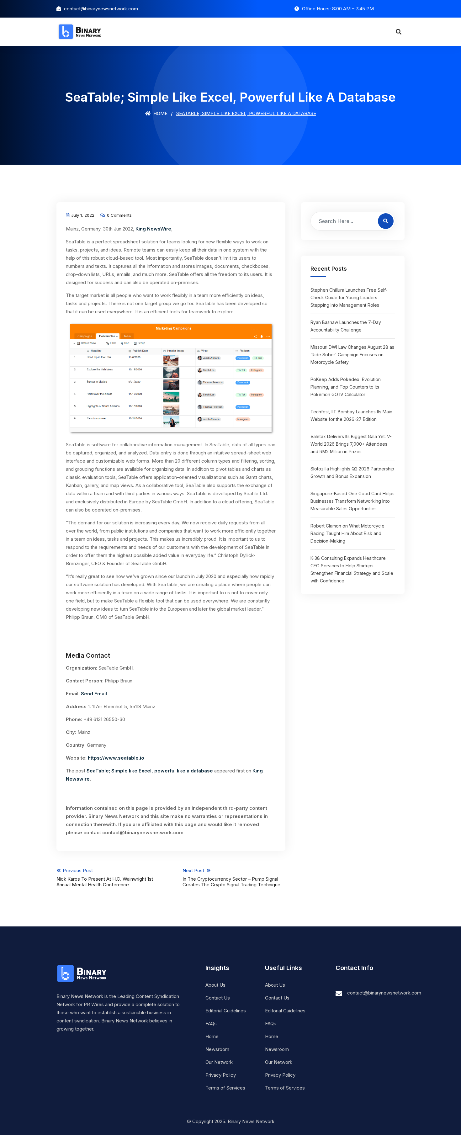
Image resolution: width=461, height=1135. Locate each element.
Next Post (232, 877)
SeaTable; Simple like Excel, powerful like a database (150, 771)
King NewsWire (153, 229)
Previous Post (104, 877)
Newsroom (217, 1049)
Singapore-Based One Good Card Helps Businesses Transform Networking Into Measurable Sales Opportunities (352, 501)
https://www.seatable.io (116, 758)
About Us (215, 985)
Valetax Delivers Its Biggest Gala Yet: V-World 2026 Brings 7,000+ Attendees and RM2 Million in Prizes (351, 444)
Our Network (219, 1062)
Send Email (94, 694)
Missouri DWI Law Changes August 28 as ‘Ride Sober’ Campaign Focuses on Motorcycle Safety (352, 354)
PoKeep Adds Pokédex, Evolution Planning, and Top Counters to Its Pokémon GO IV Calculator (345, 387)
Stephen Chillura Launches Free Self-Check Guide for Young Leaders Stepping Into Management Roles (349, 297)
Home (159, 113)
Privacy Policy (220, 1075)
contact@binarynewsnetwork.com (384, 993)
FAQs (211, 1023)
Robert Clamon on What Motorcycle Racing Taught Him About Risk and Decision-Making (347, 533)
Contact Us (217, 998)
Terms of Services (225, 1088)
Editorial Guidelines (225, 1011)
